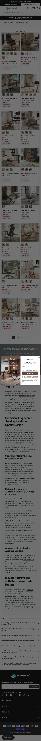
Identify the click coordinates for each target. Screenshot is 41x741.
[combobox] (24, 370)
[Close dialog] (39, 357)
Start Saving (30, 373)
